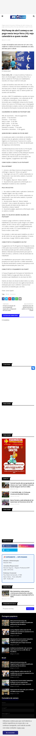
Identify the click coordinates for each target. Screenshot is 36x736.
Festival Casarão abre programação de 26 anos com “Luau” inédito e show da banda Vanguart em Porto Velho (22, 485)
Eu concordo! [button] (10, 732)
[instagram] (26, 546)
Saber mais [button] (21, 728)
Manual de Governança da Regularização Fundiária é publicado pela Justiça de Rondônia (21, 622)
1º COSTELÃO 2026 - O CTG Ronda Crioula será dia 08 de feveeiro (20, 493)
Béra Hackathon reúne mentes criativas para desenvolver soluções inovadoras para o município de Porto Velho (22, 594)
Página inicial (5, 25)
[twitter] (10, 550)
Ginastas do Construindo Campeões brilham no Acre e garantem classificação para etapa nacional (21, 640)
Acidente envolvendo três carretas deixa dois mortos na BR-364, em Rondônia (21, 649)
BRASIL (7, 294)
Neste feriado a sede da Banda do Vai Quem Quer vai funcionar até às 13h (21, 501)
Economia (12, 25)
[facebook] (10, 546)
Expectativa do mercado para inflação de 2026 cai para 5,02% (22, 690)
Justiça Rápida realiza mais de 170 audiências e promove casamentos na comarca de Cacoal (22, 631)
